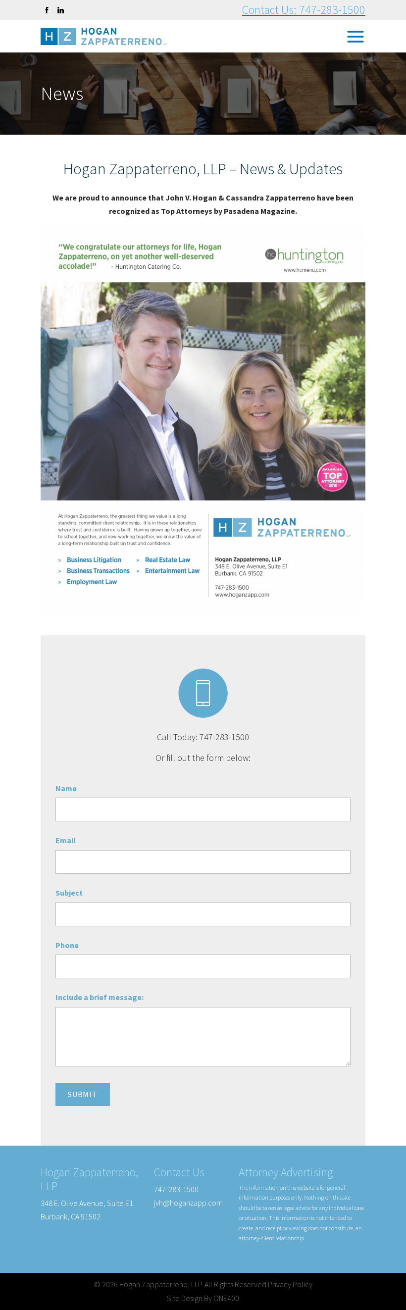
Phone (67, 945)
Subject (69, 893)
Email (65, 840)
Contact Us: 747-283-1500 (303, 9)
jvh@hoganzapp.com (188, 1203)
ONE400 (226, 1298)
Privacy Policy (290, 1284)
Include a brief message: (99, 997)
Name (66, 788)
